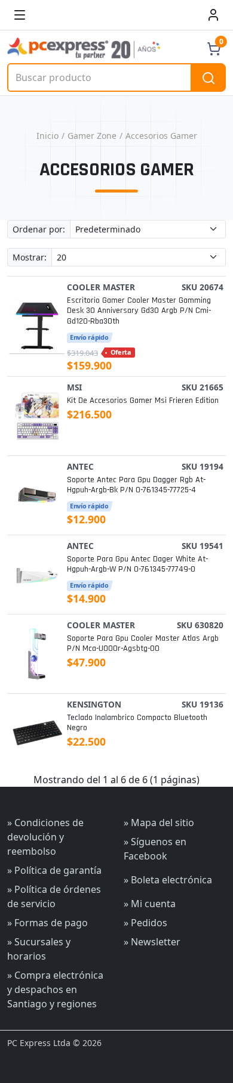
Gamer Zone (92, 135)
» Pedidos (145, 922)
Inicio (47, 135)
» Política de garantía (54, 870)
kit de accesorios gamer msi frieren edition (143, 401)
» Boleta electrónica (168, 879)
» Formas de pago (47, 922)
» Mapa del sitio (159, 822)
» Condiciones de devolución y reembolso (45, 837)
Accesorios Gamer (161, 135)
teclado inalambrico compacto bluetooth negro (137, 723)
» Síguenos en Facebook (155, 848)
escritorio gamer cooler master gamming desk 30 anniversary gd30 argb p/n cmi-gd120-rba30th (139, 311)
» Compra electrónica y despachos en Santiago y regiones (55, 989)
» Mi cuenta (150, 903)
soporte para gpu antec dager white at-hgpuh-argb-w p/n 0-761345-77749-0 (137, 564)
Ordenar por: (39, 229)
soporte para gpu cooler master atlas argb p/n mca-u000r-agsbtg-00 (143, 644)
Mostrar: (30, 257)
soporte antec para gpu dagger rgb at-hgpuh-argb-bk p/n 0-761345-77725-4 (136, 485)
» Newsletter (152, 941)
